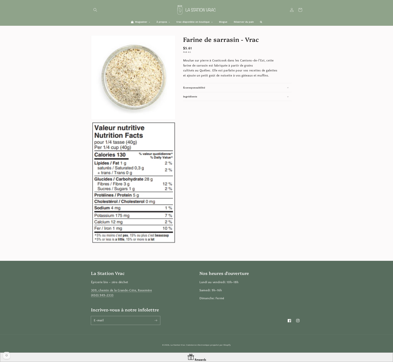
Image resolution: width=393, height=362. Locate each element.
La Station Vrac (178, 345)
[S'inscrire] (156, 320)
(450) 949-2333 (102, 295)
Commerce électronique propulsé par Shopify (208, 345)
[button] (95, 10)
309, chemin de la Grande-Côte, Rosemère (121, 290)
